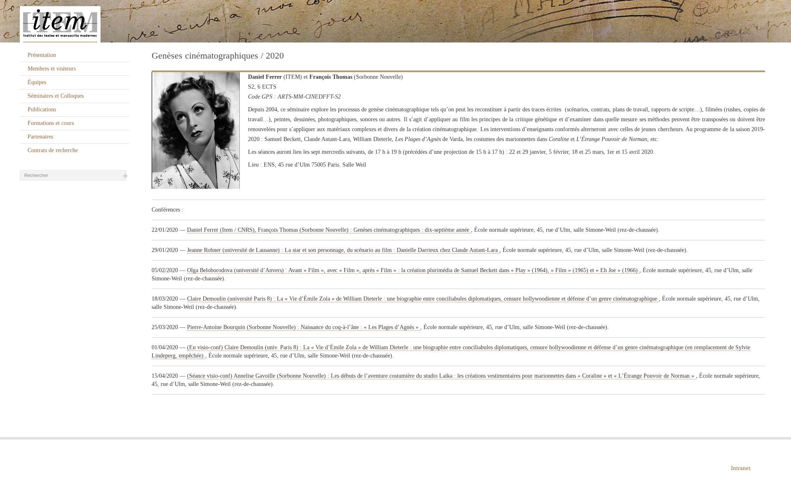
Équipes (37, 82)
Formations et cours (51, 123)
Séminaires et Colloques (56, 96)
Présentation (42, 55)
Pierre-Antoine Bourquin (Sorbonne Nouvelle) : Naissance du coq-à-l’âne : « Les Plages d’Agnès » (303, 327)
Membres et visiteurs (52, 69)
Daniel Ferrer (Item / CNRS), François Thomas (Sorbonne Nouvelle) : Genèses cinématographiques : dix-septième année (329, 230)
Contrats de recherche (53, 150)
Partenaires (40, 137)
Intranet (741, 468)
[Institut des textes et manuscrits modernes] (395, 21)
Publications (42, 109)
